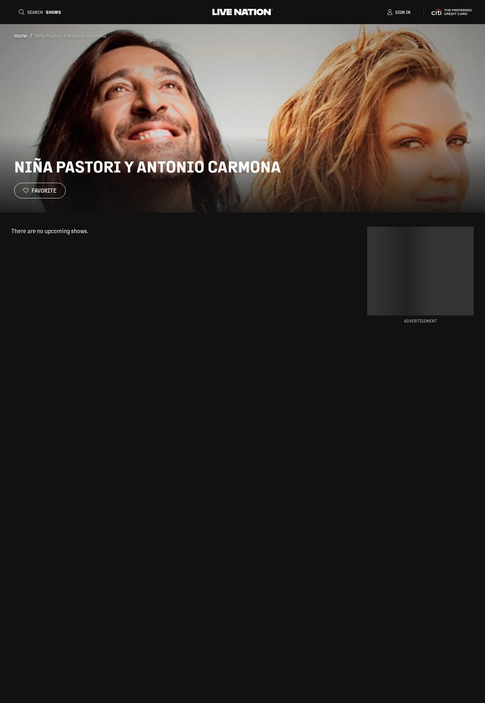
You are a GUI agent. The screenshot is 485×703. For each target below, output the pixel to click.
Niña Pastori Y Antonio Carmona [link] (70, 35)
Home (20, 35)
